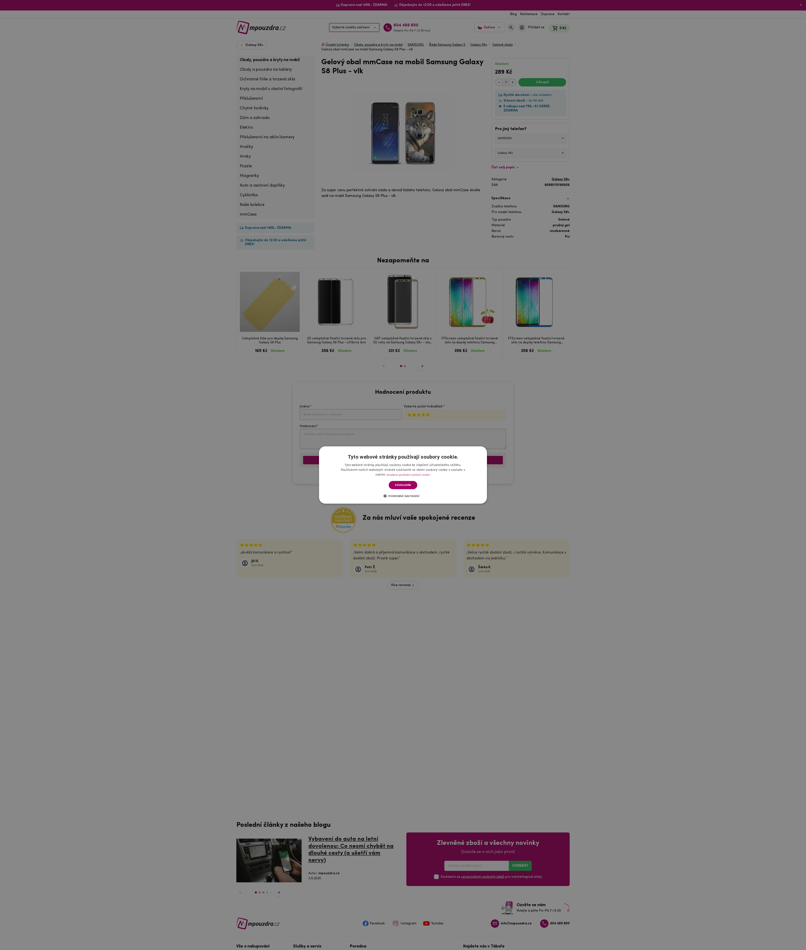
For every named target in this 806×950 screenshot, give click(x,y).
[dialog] (403, 475)
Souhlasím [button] (403, 485)
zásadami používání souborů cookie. (408, 474)
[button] (403, 495)
